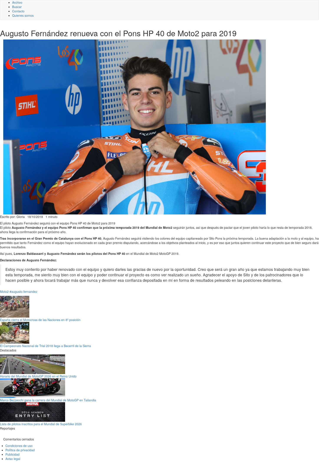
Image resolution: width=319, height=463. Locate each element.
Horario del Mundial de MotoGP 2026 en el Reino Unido (38, 376)
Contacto (18, 11)
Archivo (17, 2)
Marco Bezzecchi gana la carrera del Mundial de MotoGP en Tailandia (48, 400)
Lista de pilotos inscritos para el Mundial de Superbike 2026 (41, 424)
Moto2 (4, 291)
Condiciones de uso (19, 445)
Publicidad (12, 454)
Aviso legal (12, 458)
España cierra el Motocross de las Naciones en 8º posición (40, 320)
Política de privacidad (20, 450)
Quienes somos (23, 15)
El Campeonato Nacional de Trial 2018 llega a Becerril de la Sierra (45, 346)
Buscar (17, 7)
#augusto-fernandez (23, 291)
